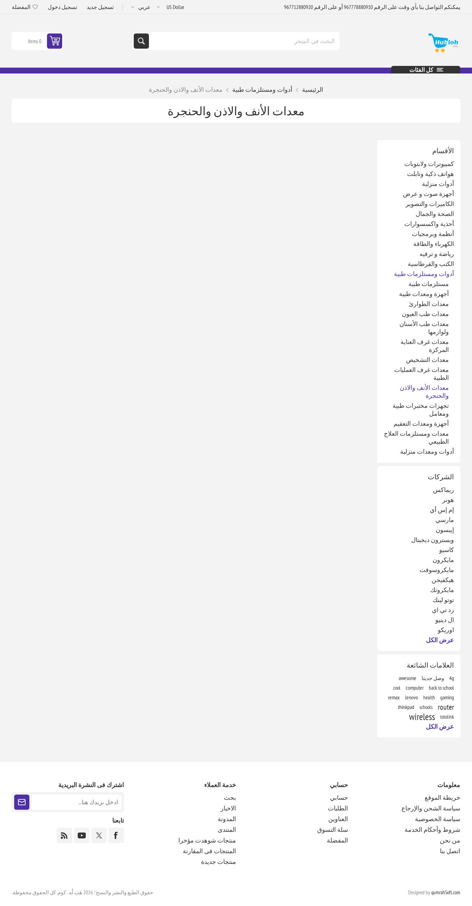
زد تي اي (443, 610)
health (429, 697)
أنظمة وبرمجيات (433, 234)
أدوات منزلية (438, 184)
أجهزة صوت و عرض (428, 194)
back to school (441, 687)
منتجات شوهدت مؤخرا (207, 840)
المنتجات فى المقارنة (209, 851)
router (446, 707)
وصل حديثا (433, 677)
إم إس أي (442, 510)
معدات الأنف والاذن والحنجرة (424, 392)
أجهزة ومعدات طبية (424, 294)
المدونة (227, 819)
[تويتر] (99, 835)
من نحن (450, 840)
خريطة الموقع (442, 797)
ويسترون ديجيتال (432, 540)
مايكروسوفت (436, 570)
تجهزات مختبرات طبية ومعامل (421, 409)
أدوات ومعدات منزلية (427, 451)
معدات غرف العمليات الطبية (421, 374)
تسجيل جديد (100, 6)
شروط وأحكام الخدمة (432, 830)
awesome (407, 677)
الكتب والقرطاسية (431, 264)
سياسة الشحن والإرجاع (431, 808)
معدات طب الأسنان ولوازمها (424, 328)
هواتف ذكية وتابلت (430, 174)
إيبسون (445, 530)
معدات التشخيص (427, 360)
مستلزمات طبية (428, 284)
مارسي (444, 520)
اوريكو (446, 630)
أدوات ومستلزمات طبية (424, 274)
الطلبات (338, 808)
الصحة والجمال (435, 214)
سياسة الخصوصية (437, 819)
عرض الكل (440, 640)
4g (451, 677)
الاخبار (228, 808)
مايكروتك (442, 590)
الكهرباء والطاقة (433, 244)
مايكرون (443, 560)
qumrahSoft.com (445, 892)
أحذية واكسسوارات (429, 224)
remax (394, 697)
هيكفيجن (443, 580)
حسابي (339, 797)
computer (415, 687)
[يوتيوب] (81, 835)
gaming (447, 697)
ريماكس (443, 490)
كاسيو (446, 550)
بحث (141, 41)
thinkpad (406, 706)
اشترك (21, 802)
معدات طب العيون (425, 314)
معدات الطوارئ (429, 304)
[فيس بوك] (116, 835)
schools (426, 706)
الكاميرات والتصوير (430, 204)
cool (396, 687)
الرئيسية (312, 89)
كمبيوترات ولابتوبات (429, 164)
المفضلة (337, 840)
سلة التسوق (332, 830)
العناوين (338, 819)
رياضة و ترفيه (436, 254)
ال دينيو (444, 620)
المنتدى (227, 830)
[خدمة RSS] (64, 835)
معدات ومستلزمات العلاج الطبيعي (416, 437)
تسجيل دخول (62, 6)
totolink (447, 716)
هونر (448, 500)
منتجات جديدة (218, 862)
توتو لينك (443, 600)
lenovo (411, 697)
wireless (422, 716)
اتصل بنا (450, 851)
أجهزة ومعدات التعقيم (421, 423)
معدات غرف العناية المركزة (424, 346)
